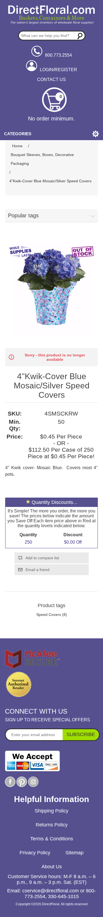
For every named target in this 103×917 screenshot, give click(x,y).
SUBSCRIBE (80, 734)
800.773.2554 (58, 55)
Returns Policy (52, 824)
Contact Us (51, 79)
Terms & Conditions (51, 838)
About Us (51, 866)
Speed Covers (48, 614)
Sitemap (74, 852)
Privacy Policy (35, 852)
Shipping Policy (51, 811)
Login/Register (58, 69)
